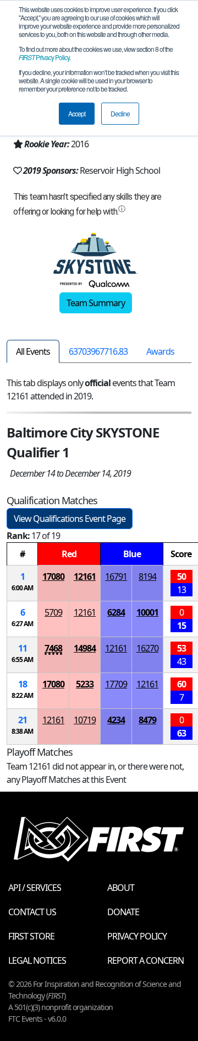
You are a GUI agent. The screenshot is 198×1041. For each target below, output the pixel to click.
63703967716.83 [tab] (98, 351)
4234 (116, 720)
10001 (147, 612)
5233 (85, 684)
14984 (85, 648)
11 (22, 648)
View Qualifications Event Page (69, 519)
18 (22, 684)
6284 (116, 612)
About (120, 888)
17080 (53, 576)
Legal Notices (37, 960)
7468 (53, 648)
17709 (116, 684)
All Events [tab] (33, 351)
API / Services (34, 888)
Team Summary (96, 303)
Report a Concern (145, 960)
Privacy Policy (44, 57)
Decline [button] (120, 113)
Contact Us (32, 912)
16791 (116, 576)
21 (22, 720)
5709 (53, 612)
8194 (147, 576)
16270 (147, 648)
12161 (85, 576)
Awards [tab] (160, 351)
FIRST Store (31, 936)
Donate (123, 912)
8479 (147, 720)
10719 (85, 720)
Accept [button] (76, 113)
